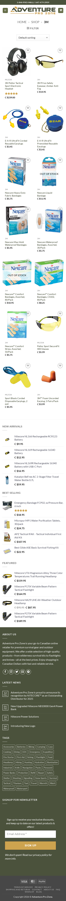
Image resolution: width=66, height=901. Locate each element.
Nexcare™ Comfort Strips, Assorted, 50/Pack (14, 349)
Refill (33, 773)
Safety (50, 773)
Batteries (21, 746)
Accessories (8, 746)
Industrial (7, 767)
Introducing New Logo (23, 725)
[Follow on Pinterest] (28, 671)
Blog (39, 892)
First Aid (21, 757)
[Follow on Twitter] (17, 671)
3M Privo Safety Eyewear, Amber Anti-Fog (48, 86)
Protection (23, 773)
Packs (38, 767)
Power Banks (9, 773)
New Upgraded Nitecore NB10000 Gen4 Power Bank (37, 708)
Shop (35, 22)
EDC (25, 752)
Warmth (43, 783)
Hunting (28, 762)
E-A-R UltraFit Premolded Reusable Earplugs (47, 143)
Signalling (28, 778)
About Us (49, 889)
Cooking (7, 752)
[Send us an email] (22, 671)
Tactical (6, 783)
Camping (41, 746)
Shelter (6, 778)
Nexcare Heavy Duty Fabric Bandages (15, 194)
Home (22, 22)
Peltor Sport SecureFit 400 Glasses (48, 347)
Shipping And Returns (18, 889)
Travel (34, 783)
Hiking (19, 762)
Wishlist (29, 892)
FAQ (58, 889)
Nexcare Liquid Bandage (44, 194)
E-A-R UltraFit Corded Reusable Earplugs (16, 142)
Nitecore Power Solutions (25, 716)
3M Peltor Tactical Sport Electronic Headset (14, 86)
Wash (52, 783)
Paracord (48, 767)
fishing (30, 757)
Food (50, 757)
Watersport (22, 788)
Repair (41, 773)
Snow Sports (41, 778)
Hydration (39, 762)
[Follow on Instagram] (11, 671)
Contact (37, 889)
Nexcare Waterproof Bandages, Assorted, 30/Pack (47, 245)
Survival (53, 778)
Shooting (17, 778)
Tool (26, 783)
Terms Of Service (23, 887)
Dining (17, 752)
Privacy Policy (43, 887)
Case (50, 746)
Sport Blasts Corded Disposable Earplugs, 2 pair (16, 401)
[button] (5, 10)
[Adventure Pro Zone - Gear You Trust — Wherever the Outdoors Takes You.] (33, 10)
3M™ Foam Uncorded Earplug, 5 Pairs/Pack (48, 399)
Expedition (48, 752)
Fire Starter (8, 757)
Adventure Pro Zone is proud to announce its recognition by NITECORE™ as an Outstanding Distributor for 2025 (36, 695)
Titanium (17, 783)
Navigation (28, 767)
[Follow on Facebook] (5, 671)
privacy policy (40, 854)
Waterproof (8, 788)
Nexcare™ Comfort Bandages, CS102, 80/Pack (46, 297)
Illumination (52, 762)
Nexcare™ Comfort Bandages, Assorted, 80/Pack (15, 297)
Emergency (35, 752)
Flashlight (40, 757)
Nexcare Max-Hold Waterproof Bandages (16, 243)
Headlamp (8, 762)
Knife (17, 767)
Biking (31, 746)
